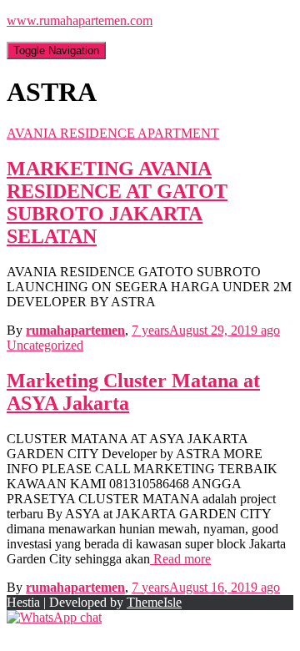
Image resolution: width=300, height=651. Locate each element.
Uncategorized (45, 345)
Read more (180, 559)
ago (206, 330)
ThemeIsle (154, 602)
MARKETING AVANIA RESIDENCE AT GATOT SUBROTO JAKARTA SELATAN (117, 202)
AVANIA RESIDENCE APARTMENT (113, 133)
